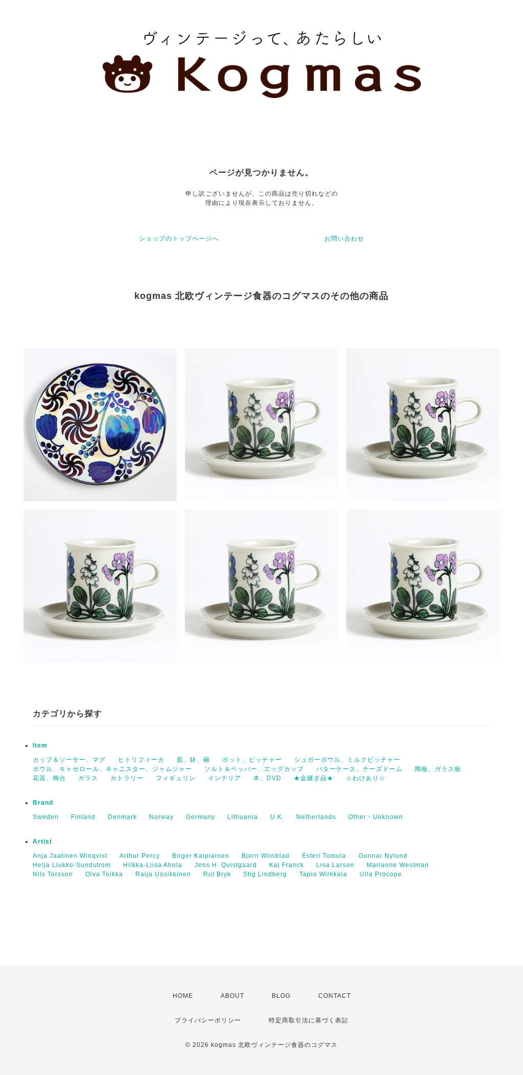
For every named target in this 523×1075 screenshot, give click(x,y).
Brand (43, 802)
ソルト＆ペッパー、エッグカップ (254, 769)
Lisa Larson (335, 865)
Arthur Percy (140, 855)
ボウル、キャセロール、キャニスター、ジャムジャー (112, 769)
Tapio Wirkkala (323, 874)
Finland (83, 817)
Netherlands (316, 817)
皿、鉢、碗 (193, 759)
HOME (183, 995)
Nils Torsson (53, 874)
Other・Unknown (375, 817)
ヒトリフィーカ (141, 759)
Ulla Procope (381, 874)
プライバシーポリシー (208, 1020)
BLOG (281, 995)
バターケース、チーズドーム (359, 769)
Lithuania (242, 817)
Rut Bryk (217, 874)
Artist (42, 841)
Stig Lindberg (265, 874)
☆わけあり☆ (366, 778)
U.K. (277, 817)
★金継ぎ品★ (314, 778)
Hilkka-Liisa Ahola (152, 865)
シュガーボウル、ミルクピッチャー (347, 759)
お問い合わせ (344, 238)
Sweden (46, 817)
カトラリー (127, 778)
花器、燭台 (49, 778)
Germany (200, 817)
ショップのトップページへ (179, 238)
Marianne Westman (398, 865)
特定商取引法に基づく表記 (308, 1020)
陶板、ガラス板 (438, 769)
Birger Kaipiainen (200, 855)
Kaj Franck (286, 865)
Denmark (122, 817)
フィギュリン (176, 778)
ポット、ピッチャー (252, 759)
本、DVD (267, 778)
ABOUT (232, 995)
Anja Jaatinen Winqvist (70, 855)
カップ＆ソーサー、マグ (69, 759)
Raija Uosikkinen (163, 874)
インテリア (224, 778)
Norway (161, 817)
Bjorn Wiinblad (266, 855)
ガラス (88, 778)
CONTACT (334, 995)
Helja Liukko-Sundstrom (72, 865)
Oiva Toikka (104, 874)
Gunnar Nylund (383, 855)
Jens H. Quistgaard (226, 865)
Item (40, 745)
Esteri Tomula (324, 855)
